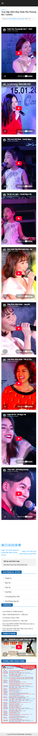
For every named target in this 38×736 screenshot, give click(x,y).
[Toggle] (3, 578)
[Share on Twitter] (9, 545)
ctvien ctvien (21, 18)
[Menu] (2, 3)
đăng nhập (13, 565)
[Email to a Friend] (12, 545)
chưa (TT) (4, 9)
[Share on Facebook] (6, 545)
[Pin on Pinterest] (16, 545)
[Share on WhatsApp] (2, 545)
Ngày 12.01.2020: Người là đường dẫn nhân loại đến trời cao (9, 552)
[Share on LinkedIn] (19, 545)
